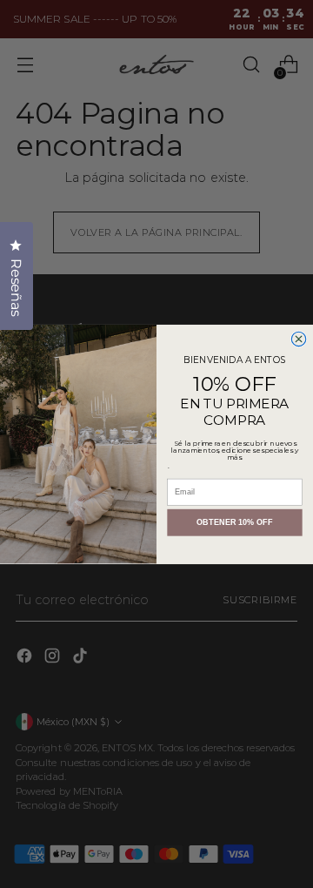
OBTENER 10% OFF (234, 522)
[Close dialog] (298, 339)
